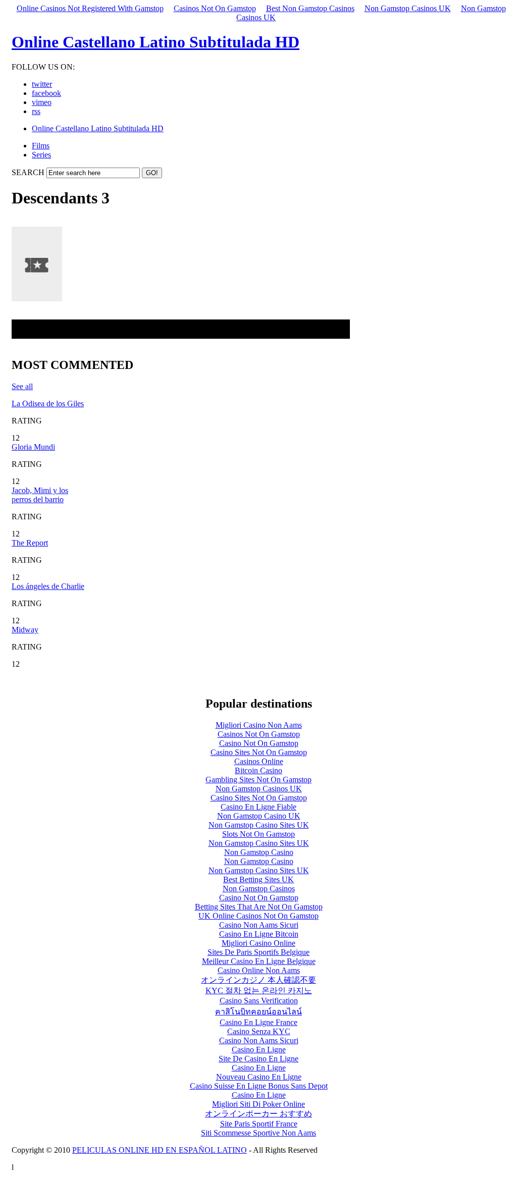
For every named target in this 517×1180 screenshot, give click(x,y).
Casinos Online (258, 761)
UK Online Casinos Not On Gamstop (258, 915)
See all (22, 386)
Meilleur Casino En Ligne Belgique (259, 961)
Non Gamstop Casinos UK (408, 8)
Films (40, 145)
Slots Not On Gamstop (258, 834)
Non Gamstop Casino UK (258, 816)
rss (36, 111)
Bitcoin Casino (258, 770)
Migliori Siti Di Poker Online (258, 1104)
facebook (46, 93)
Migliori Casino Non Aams (259, 725)
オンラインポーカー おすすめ (258, 1113)
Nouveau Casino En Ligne (258, 1076)
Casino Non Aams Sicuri (258, 925)
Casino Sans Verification (259, 1000)
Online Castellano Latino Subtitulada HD (155, 42)
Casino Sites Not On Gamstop (259, 752)
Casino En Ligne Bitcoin (258, 934)
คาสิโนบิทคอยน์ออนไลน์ (258, 1011)
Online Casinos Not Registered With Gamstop (90, 8)
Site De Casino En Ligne (258, 1058)
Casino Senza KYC (258, 1031)
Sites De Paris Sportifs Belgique (258, 952)
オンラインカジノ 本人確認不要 (258, 980)
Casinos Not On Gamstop (215, 8)
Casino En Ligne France (258, 1022)
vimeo (41, 102)
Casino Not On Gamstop (258, 743)
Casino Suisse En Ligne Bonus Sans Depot (259, 1086)
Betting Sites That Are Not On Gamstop (259, 906)
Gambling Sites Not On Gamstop (258, 779)
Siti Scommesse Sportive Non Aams (258, 1133)
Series (41, 154)
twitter (42, 84)
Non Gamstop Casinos (259, 888)
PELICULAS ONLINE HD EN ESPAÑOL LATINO (159, 1150)
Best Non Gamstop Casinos (310, 8)
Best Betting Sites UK (258, 879)
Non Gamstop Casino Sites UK (259, 825)
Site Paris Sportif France (258, 1123)
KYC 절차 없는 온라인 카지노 (258, 990)
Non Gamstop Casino (258, 852)
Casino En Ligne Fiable (258, 806)
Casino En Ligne (259, 1049)
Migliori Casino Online (258, 943)
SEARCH (28, 172)
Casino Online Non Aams (259, 970)
